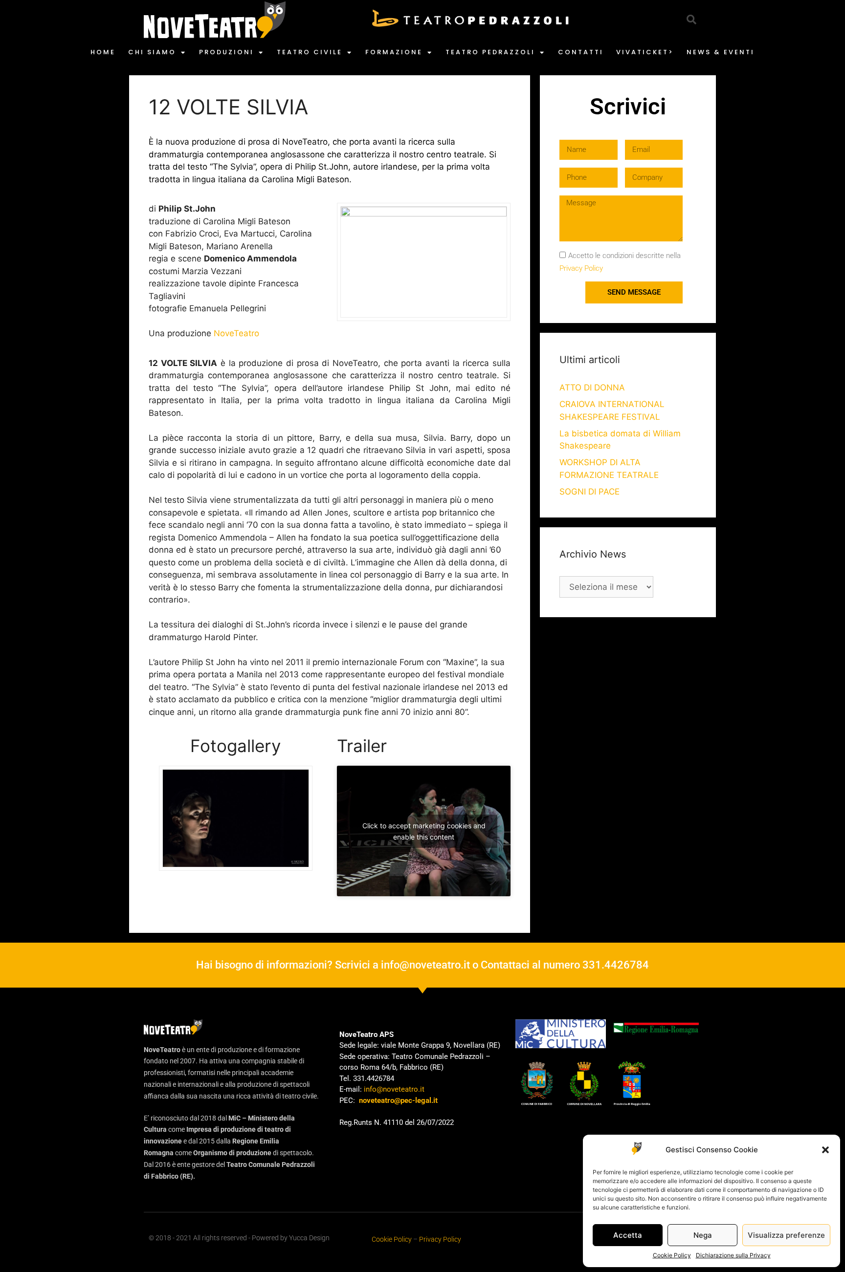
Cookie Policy (672, 1255)
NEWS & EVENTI (721, 52)
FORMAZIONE (393, 52)
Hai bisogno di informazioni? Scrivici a (288, 965)
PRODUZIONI (226, 52)
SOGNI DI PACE (589, 491)
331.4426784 (615, 965)
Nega (702, 1235)
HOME (102, 52)
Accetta (627, 1235)
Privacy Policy (581, 268)
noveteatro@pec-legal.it (398, 1100)
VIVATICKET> (645, 52)
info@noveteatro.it (425, 965)
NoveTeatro (236, 333)
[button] (825, 1150)
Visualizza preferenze (786, 1235)
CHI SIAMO (152, 52)
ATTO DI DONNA (592, 387)
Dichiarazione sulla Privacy (733, 1255)
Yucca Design (309, 1238)
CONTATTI (580, 52)
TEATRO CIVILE (309, 52)
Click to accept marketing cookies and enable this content (424, 831)
